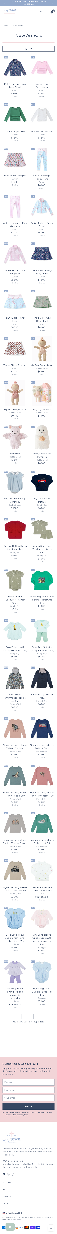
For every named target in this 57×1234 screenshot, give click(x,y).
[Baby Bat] (15, 437)
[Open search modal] (41, 11)
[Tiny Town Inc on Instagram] (8, 1174)
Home (5, 25)
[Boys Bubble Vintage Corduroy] (15, 482)
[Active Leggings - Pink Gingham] (15, 206)
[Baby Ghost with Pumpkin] (42, 437)
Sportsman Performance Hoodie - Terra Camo (15, 697)
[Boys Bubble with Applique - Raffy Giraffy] (15, 631)
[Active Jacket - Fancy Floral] (42, 206)
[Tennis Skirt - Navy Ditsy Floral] (42, 254)
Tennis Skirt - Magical (15, 175)
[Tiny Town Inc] (9, 11)
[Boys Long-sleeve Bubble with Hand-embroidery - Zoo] (15, 918)
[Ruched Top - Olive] (15, 115)
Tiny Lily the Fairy (42, 409)
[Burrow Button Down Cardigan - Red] (15, 529)
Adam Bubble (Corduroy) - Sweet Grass (15, 599)
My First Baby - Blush (42, 365)
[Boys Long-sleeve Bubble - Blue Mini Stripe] (42, 972)
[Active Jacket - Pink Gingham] (15, 254)
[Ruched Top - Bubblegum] (42, 67)
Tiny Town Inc (22, 1217)
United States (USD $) (14, 1213)
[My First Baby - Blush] (42, 349)
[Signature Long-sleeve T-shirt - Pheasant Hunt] (42, 776)
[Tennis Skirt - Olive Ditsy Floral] (42, 301)
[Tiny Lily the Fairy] (42, 393)
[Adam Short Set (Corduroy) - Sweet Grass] (42, 529)
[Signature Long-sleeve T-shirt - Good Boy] (15, 776)
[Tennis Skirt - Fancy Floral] (15, 301)
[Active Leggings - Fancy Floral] (42, 159)
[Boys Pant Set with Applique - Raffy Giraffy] (42, 631)
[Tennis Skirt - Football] (15, 349)
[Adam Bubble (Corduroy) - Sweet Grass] (15, 580)
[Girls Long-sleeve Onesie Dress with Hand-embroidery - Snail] (42, 918)
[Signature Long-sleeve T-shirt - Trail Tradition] (15, 871)
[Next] (53, 3)
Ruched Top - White (42, 131)
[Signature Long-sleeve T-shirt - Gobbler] (15, 729)
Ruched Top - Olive (15, 131)
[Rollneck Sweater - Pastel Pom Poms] (42, 871)
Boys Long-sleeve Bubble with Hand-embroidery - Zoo (15, 938)
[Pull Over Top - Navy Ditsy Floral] (15, 67)
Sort (30, 48)
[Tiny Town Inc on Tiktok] (13, 1174)
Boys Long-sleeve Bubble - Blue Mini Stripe (42, 991)
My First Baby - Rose (15, 409)
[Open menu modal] (47, 11)
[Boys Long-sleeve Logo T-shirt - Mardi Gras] (42, 580)
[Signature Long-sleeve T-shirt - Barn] (42, 729)
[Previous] (4, 3)
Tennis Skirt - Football (15, 365)
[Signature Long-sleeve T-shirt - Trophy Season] (15, 823)
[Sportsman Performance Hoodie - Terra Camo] (15, 678)
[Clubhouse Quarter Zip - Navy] (42, 678)
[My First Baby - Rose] (15, 393)
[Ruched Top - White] (42, 115)
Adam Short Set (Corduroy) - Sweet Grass (42, 549)
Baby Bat (15, 453)
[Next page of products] (36, 1016)
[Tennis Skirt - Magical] (15, 159)
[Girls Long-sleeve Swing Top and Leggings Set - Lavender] (15, 972)
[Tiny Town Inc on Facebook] (4, 1174)
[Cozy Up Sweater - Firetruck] (42, 482)
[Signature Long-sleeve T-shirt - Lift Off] (42, 823)
